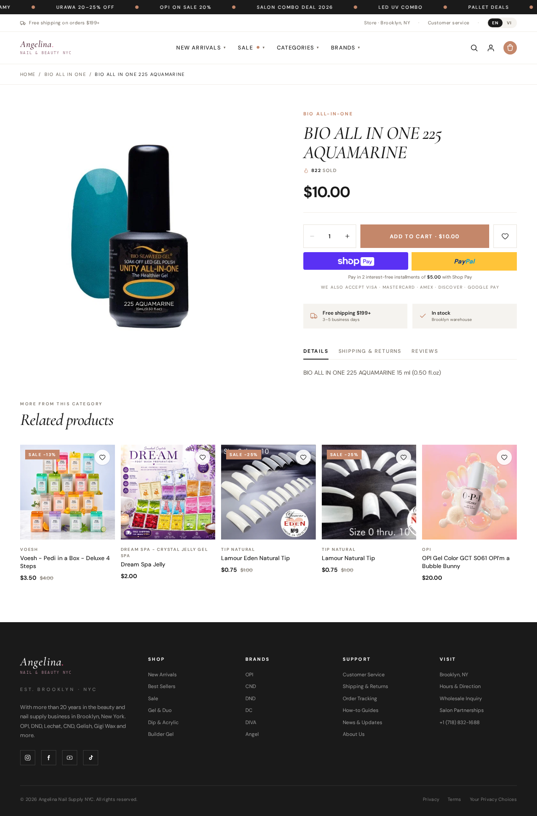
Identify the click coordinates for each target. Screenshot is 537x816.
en (495, 23)
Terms (454, 799)
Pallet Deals (462, 7)
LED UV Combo (374, 7)
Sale (251, 47)
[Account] (491, 48)
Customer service (448, 23)
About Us (354, 734)
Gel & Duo (160, 710)
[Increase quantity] (347, 236)
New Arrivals (201, 47)
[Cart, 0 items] (510, 48)
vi (509, 23)
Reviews (425, 351)
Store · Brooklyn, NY (387, 23)
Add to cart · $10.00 (425, 236)
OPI (249, 674)
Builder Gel (161, 734)
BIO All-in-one (328, 114)
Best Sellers (161, 686)
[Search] (474, 48)
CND (250, 686)
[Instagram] (27, 757)
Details (315, 351)
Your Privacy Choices (493, 799)
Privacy (431, 799)
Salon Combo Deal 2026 (269, 7)
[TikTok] (90, 757)
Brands (345, 47)
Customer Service (364, 674)
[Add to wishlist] (505, 236)
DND (250, 698)
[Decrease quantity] (312, 236)
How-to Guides (360, 710)
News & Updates (362, 722)
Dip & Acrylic (163, 722)
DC (249, 710)
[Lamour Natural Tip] (369, 492)
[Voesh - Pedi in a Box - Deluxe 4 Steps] (67, 492)
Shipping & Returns (370, 351)
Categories (298, 47)
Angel (252, 734)
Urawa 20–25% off (59, 7)
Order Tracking (360, 698)
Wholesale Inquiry (461, 698)
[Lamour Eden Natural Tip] (268, 492)
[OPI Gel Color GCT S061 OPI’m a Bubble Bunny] (469, 492)
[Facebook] (48, 757)
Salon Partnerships (462, 710)
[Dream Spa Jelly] (168, 492)
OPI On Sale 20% (159, 7)
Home (27, 74)
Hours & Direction (460, 686)
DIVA (250, 722)
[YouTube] (69, 757)
